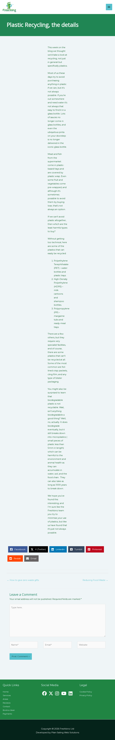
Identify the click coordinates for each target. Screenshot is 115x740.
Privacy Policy (86, 695)
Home (6, 692)
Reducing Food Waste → (95, 580)
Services (7, 695)
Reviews (6, 703)
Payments (7, 714)
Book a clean (9, 710)
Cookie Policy (86, 692)
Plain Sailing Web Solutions (65, 732)
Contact (6, 706)
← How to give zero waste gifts (23, 580)
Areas (5, 699)
